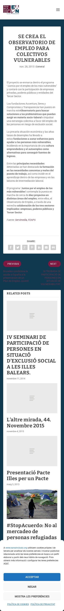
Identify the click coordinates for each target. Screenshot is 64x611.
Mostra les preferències (32, 596)
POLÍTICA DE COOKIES (18, 604)
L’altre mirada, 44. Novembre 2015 (29, 423)
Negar (32, 586)
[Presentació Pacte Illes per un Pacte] (32, 451)
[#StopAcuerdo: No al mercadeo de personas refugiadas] (32, 504)
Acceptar (32, 577)
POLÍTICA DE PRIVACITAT (43, 604)
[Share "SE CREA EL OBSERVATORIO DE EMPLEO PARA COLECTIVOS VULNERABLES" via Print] (53, 247)
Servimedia (21, 219)
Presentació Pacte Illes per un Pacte (28, 476)
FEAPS (32, 219)
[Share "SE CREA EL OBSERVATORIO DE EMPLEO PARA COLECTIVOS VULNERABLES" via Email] (46, 247)
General (40, 66)
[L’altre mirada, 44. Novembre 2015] (32, 398)
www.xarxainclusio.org (16, 548)
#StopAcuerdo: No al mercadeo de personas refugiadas (32, 531)
